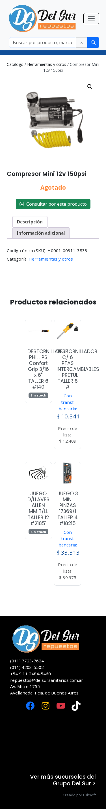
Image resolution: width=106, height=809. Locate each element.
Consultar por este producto (55, 204)
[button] (90, 87)
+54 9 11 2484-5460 (30, 673)
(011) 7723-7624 (27, 661)
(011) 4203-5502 (27, 667)
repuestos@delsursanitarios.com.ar (46, 680)
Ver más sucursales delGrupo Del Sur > (63, 780)
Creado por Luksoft (79, 794)
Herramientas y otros (46, 64)
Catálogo (15, 64)
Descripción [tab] (30, 222)
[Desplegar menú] (91, 18)
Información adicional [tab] (41, 233)
